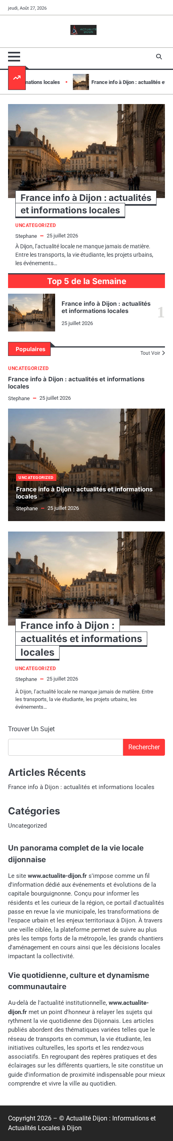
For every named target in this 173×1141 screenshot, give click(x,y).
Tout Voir (150, 353)
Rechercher (144, 747)
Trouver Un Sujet (31, 729)
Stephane (19, 398)
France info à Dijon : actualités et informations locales (106, 307)
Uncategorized (28, 368)
